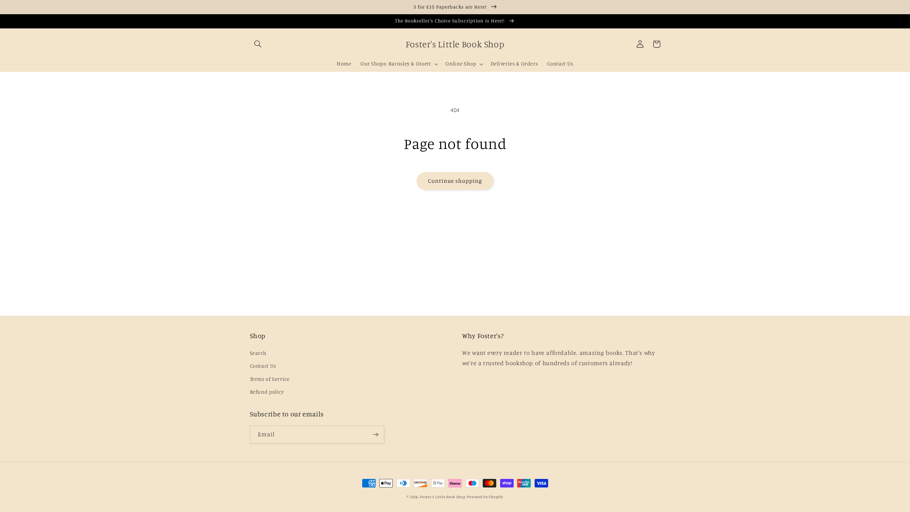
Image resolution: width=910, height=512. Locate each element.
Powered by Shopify (485, 497)
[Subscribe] (375, 434)
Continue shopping (455, 180)
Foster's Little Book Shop (442, 497)
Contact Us (263, 366)
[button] (258, 44)
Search (258, 353)
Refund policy (267, 392)
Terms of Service (270, 379)
